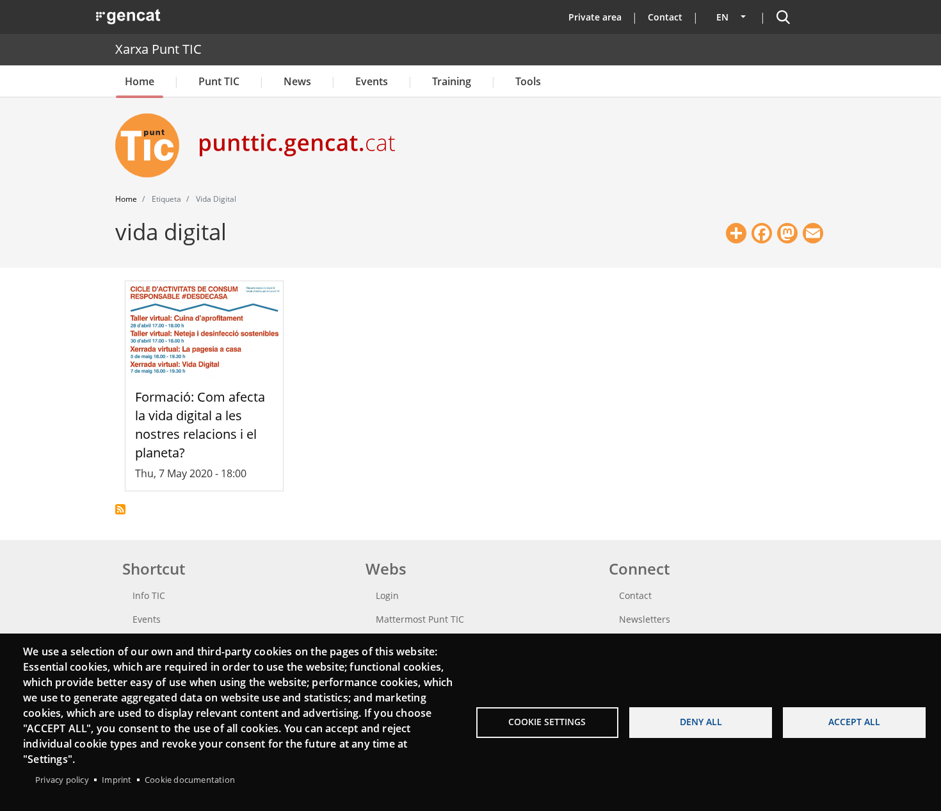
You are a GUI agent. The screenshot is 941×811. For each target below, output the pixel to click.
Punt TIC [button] (218, 81)
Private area (595, 17)
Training (451, 81)
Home (139, 81)
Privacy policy (62, 779)
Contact (665, 17)
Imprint (116, 779)
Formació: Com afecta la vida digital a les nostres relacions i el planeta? (200, 424)
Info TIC (149, 595)
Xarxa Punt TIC (158, 49)
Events (371, 81)
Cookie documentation (190, 779)
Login (387, 595)
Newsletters (644, 619)
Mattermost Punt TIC (420, 619)
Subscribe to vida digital (120, 509)
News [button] (297, 81)
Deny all (701, 722)
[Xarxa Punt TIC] (152, 145)
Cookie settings (547, 722)
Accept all (854, 722)
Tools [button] (528, 81)
